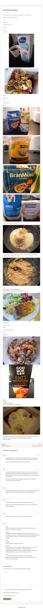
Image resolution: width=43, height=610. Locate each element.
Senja (6, 455)
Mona (6, 524)
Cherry (6, 513)
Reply (7, 464)
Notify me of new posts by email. (9, 595)
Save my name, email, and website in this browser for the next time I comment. (18, 589)
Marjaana (7, 469)
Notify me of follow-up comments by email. (11, 592)
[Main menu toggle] (41, 2)
